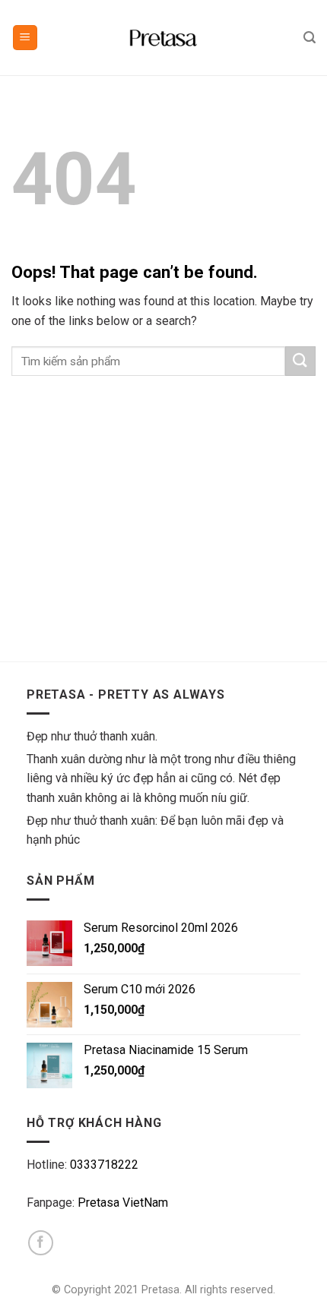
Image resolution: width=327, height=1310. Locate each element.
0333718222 (104, 1164)
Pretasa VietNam (123, 1202)
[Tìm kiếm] (309, 37)
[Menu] (25, 37)
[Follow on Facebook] (40, 1242)
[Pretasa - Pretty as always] (163, 38)
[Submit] (300, 361)
